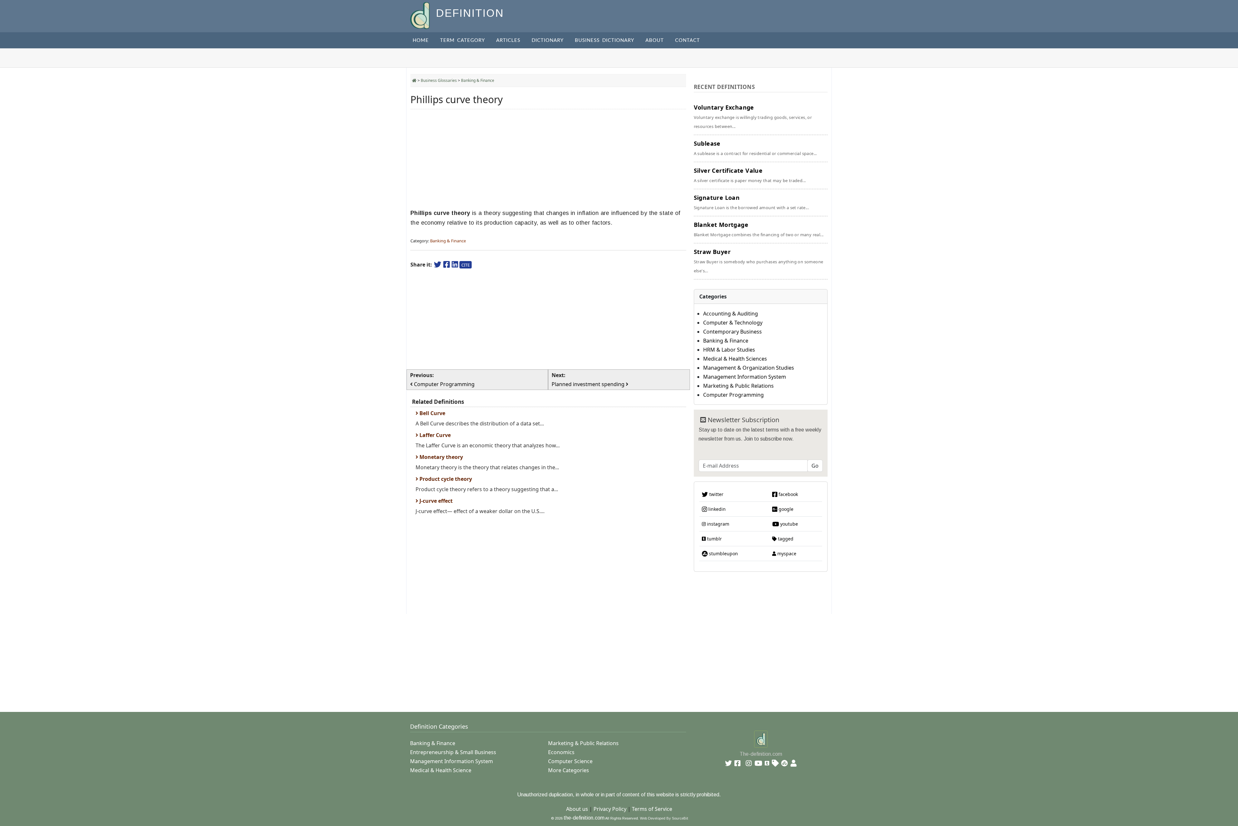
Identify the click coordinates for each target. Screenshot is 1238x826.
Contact (687, 40)
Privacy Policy (610, 808)
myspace (786, 553)
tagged (785, 539)
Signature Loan (751, 202)
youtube (788, 524)
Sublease (755, 148)
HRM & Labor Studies (729, 349)
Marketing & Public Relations (738, 385)
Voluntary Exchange (753, 116)
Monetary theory (440, 457)
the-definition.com (584, 818)
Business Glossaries (439, 80)
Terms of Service (652, 808)
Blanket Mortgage (759, 229)
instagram (717, 524)
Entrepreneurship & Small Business (453, 752)
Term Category (462, 40)
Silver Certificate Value (750, 175)
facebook (787, 494)
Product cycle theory (445, 478)
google (785, 509)
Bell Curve (431, 413)
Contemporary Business (732, 331)
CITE (465, 265)
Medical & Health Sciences (735, 358)
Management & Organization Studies (748, 367)
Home (421, 40)
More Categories (568, 770)
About (654, 40)
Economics (561, 752)
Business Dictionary (604, 40)
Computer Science (570, 761)
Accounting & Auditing (730, 313)
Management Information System (744, 376)
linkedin (716, 509)
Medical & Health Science (440, 770)
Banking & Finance (477, 80)
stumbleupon (723, 553)
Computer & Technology (732, 322)
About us (577, 808)
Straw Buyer (758, 261)
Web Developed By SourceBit (664, 818)
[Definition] (420, 15)
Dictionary (548, 40)
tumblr (714, 539)
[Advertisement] (548, 159)
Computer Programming (733, 394)
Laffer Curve (434, 435)
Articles (508, 40)
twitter (715, 494)
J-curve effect (435, 500)
